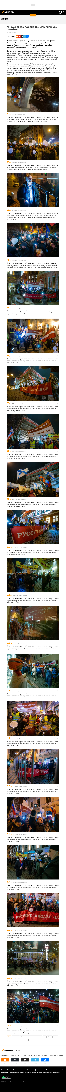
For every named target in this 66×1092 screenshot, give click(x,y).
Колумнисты (53, 1055)
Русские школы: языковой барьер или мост (31, 1036)
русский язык (11, 1040)
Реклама (34, 1072)
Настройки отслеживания (53, 1072)
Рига (45, 1036)
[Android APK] (6, 1077)
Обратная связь (41, 1072)
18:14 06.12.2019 (11, 33)
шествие (31, 1040)
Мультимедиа (16, 1036)
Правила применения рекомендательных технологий (16, 1072)
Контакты (10, 1070)
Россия (61, 1055)
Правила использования (20, 1070)
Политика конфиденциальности (36, 1070)
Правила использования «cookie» (55, 1070)
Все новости (5, 1055)
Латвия (49, 1036)
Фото (9, 1036)
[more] (58, 114)
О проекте (4, 1070)
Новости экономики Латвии (31, 1055)
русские (55, 1036)
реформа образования (21, 1040)
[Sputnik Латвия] (8, 13)
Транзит (44, 1055)
